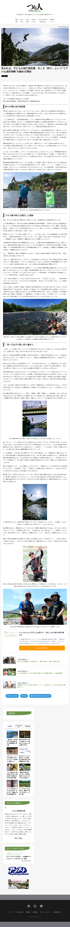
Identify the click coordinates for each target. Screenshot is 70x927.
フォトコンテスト (50, 165)
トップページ (11, 912)
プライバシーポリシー (45, 912)
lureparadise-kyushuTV (13, 854)
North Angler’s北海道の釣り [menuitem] (42, 21)
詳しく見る (18, 838)
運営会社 (28, 912)
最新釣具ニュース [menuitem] (52, 21)
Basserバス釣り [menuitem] (34, 21)
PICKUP (24, 696)
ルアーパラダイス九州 (16, 853)
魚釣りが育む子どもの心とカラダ (40, 696)
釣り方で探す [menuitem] (21, 21)
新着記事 (27, 726)
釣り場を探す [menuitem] (27, 21)
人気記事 (9, 726)
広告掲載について (58, 912)
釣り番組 (8, 853)
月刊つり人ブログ (12, 696)
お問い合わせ (20, 912)
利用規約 (35, 912)
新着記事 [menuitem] (16, 21)
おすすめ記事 (19, 726)
